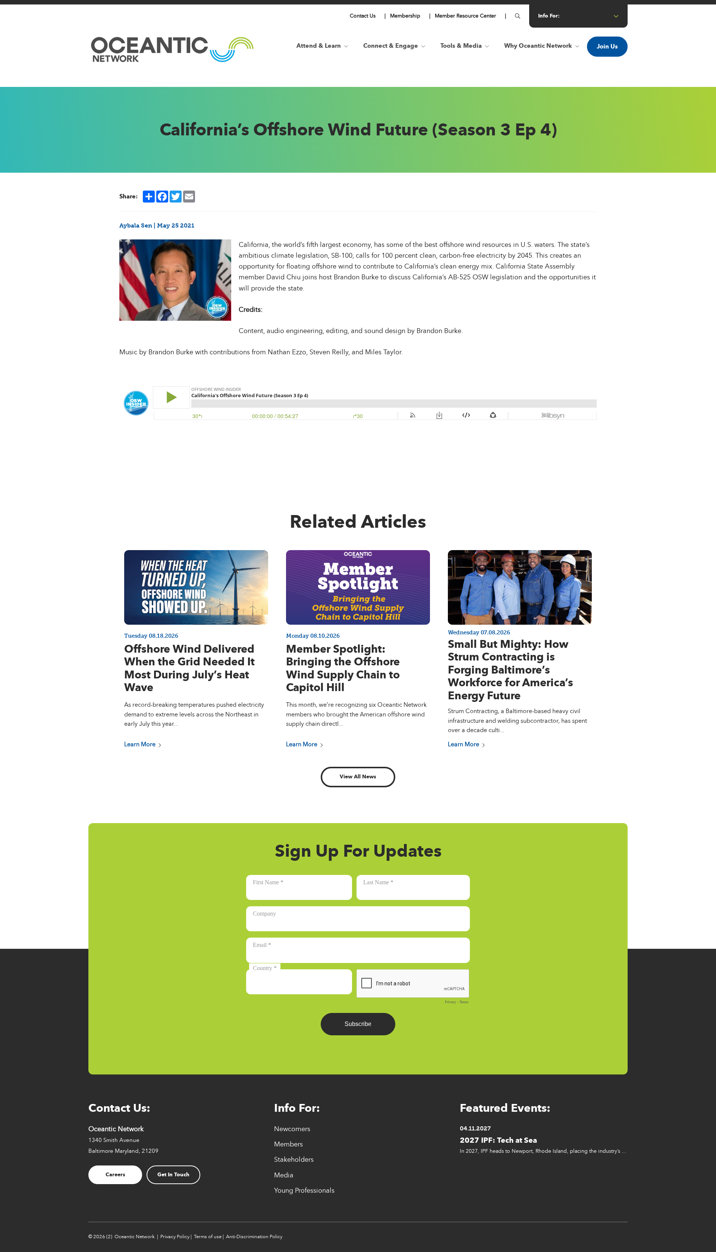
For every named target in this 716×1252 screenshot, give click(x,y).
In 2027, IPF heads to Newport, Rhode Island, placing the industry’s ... (543, 1151)
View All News (358, 777)
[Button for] (518, 16)
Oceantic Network (134, 1237)
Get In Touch (173, 1174)
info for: (549, 16)
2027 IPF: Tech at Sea (498, 1140)
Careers (115, 1174)
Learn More (140, 744)
